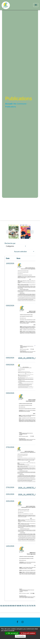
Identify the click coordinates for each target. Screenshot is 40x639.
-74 (32, 606)
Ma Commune (20, 104)
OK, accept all (12, 633)
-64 (8, 606)
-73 (29, 606)
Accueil (8, 104)
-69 (20, 606)
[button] (16, 246)
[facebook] (17, 622)
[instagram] (23, 622)
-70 (22, 606)
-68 (18, 606)
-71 (25, 606)
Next (32, 232)
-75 (34, 606)
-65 (10, 606)
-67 (15, 606)
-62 (3, 606)
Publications (10, 107)
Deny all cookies (28, 633)
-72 (27, 606)
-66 (13, 606)
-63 (6, 606)
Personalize (20, 636)
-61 (1, 606)
